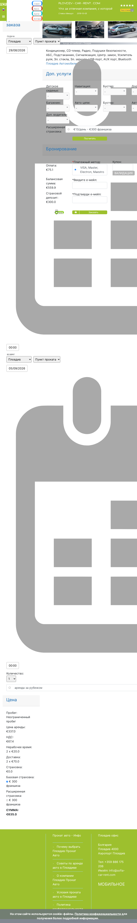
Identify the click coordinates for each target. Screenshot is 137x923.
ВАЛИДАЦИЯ (124, 173)
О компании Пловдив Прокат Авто (64, 880)
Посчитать (90, 138)
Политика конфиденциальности (98, 914)
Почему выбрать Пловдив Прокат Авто (66, 851)
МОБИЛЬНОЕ (111, 884)
